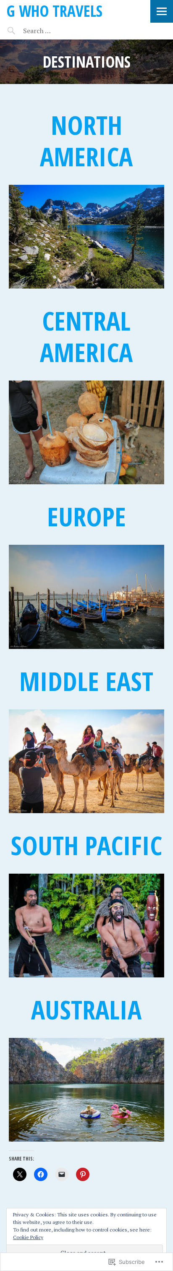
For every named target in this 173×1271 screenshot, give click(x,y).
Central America (86, 336)
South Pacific (86, 845)
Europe (86, 516)
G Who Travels (54, 10)
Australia (86, 1009)
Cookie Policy (28, 1237)
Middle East (86, 681)
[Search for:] (57, 30)
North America (86, 140)
